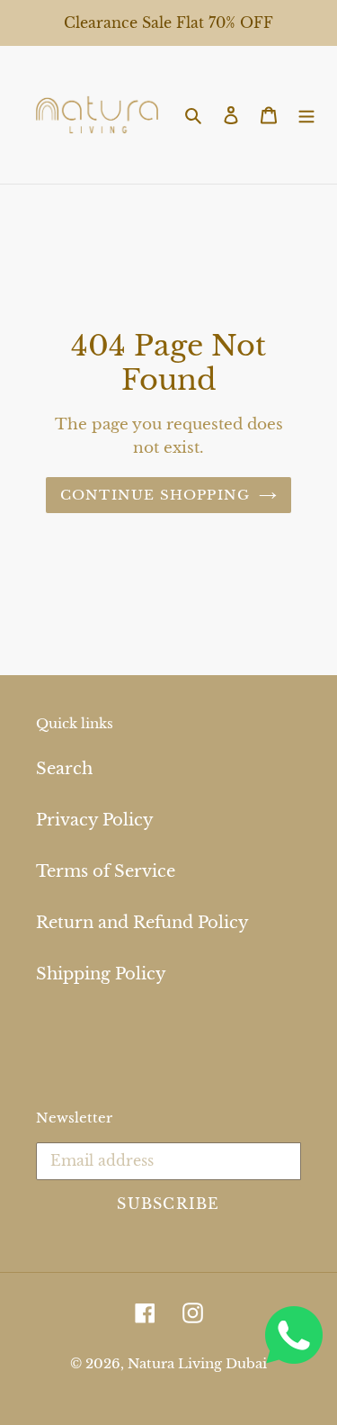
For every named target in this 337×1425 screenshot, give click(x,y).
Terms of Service (105, 871)
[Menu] (306, 115)
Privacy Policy (95, 820)
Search (64, 769)
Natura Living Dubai (197, 1363)
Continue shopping (155, 494)
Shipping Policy (101, 974)
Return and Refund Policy (142, 923)
